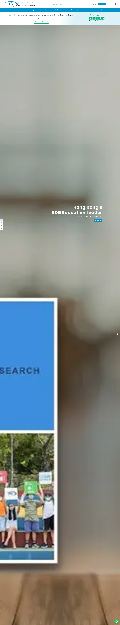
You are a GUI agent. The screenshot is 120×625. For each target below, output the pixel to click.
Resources (97, 10)
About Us (105, 10)
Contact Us (112, 4)
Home (13, 10)
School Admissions (59, 10)
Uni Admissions (46, 10)
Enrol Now (103, 4)
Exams (81, 10)
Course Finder (68, 4)
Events (88, 10)
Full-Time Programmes (32, 10)
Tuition (20, 10)
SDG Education (72, 10)
